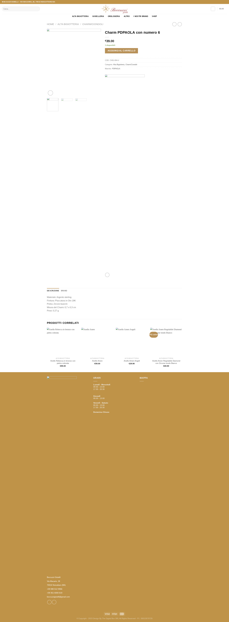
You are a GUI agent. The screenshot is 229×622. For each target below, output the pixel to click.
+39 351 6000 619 (54, 593)
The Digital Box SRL (110, 618)
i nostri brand (140, 16)
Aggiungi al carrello (121, 51)
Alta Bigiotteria (80, 16)
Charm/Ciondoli (92, 24)
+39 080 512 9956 (54, 589)
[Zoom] (50, 93)
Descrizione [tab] (53, 291)
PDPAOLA (116, 69)
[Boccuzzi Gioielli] (114, 8)
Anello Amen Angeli (132, 361)
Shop (154, 16)
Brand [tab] (64, 291)
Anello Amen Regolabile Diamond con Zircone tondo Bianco (166, 362)
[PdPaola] (125, 174)
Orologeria (114, 16)
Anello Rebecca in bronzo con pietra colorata (62, 362)
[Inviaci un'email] (225, 2)
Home (50, 24)
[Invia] (37, 9)
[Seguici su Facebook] (223, 2)
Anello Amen (97, 361)
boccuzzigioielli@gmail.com (58, 597)
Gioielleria (98, 16)
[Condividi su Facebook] (107, 275)
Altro (127, 16)
